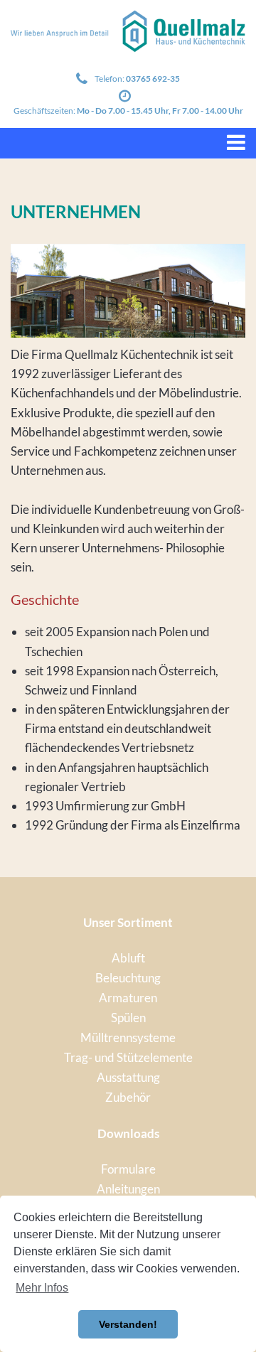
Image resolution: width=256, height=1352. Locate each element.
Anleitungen (128, 1188)
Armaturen (128, 997)
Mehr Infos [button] (42, 1288)
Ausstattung (128, 1077)
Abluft (128, 957)
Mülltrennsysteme (128, 1037)
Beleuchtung (128, 977)
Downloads (128, 1133)
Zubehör (128, 1097)
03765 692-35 (153, 78)
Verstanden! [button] (128, 1324)
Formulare (128, 1168)
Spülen (128, 1017)
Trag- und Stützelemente (128, 1057)
